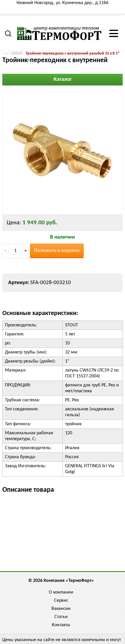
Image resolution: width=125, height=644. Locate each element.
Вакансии (61, 608)
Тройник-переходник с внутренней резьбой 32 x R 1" (72, 53)
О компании (61, 592)
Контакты (61, 625)
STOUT (16, 53)
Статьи (61, 617)
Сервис (61, 600)
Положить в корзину (57, 250)
